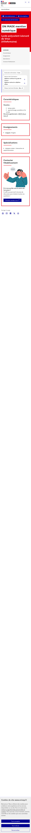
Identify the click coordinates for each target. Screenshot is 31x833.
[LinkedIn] (10, 213)
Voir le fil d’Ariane (5, 9)
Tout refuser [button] (15, 826)
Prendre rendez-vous (11, 200)
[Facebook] (18, 213)
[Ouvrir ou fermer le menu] (29, 2)
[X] (14, 213)
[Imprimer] (2, 213)
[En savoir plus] (25, 79)
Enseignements (6, 55)
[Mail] (6, 213)
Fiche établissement (9, 16)
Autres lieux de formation (11, 19)
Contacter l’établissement (9, 61)
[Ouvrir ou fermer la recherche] (25, 2)
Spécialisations (6, 58)
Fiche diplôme (24, 16)
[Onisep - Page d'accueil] (12, 3)
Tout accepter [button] (15, 821)
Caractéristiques (7, 53)
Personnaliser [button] (15, 830)
